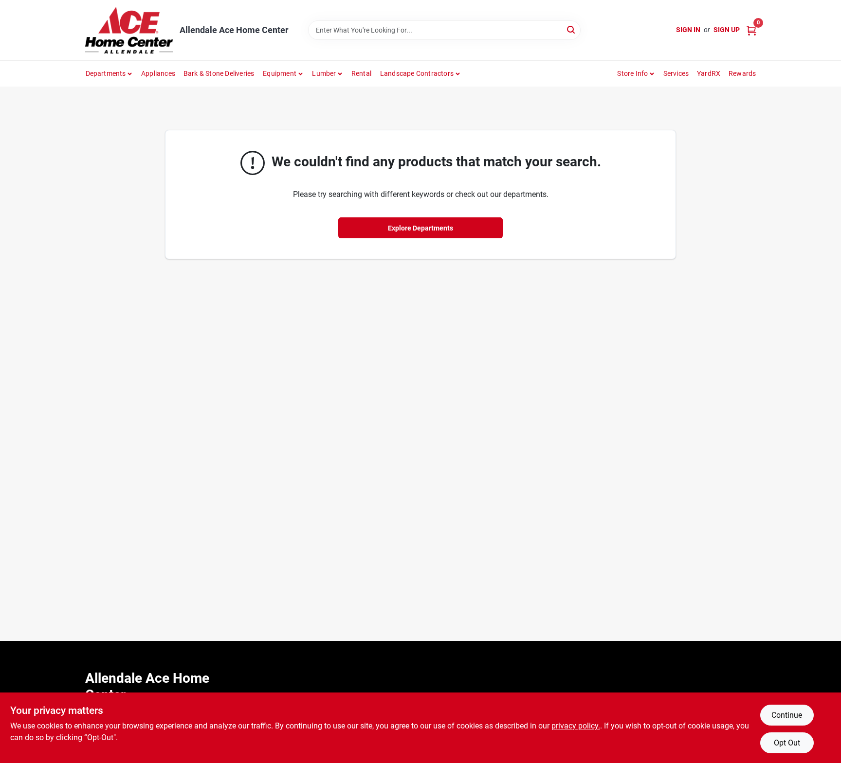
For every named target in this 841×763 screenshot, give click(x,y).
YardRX (708, 73)
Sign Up (726, 30)
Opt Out (787, 742)
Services (676, 73)
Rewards (742, 73)
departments (106, 73)
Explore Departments (420, 228)
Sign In (688, 30)
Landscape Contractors (417, 73)
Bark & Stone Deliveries (219, 73)
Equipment (279, 73)
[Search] (572, 29)
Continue (786, 715)
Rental (361, 73)
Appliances (158, 73)
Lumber (324, 73)
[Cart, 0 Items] (751, 30)
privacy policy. (575, 725)
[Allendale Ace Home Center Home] (129, 30)
